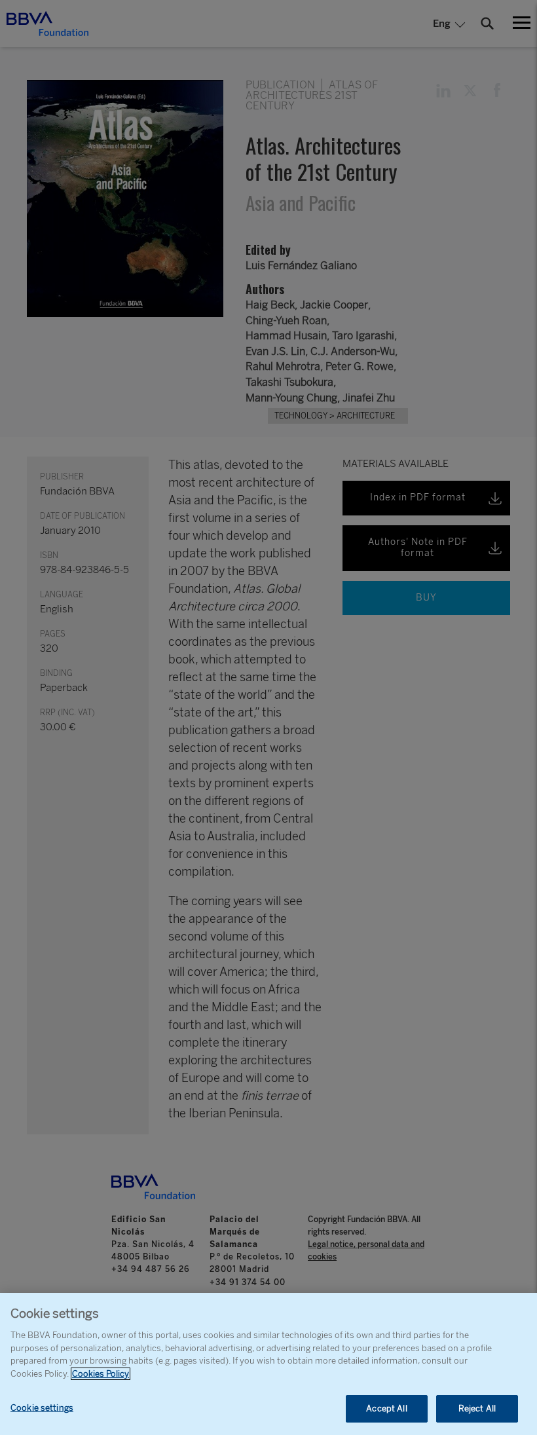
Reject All (477, 1408)
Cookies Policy (100, 1374)
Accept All (386, 1408)
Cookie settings (41, 1408)
